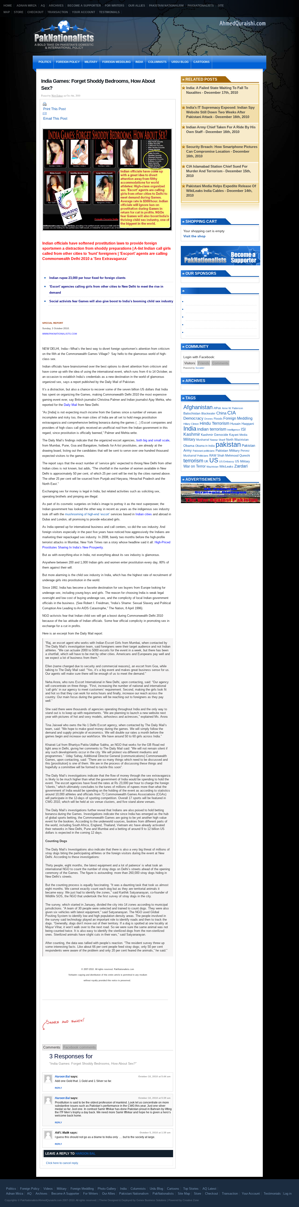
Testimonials (109, 12)
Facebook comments (79, 1047)
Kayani (233, 434)
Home (8, 5)
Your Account (83, 12)
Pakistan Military (228, 450)
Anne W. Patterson (232, 408)
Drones (208, 418)
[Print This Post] (107, 104)
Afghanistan (198, 407)
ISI (243, 429)
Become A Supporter (84, 5)
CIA (231, 413)
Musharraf (202, 439)
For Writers (114, 5)
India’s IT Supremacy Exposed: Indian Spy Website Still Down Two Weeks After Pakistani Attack (220, 112)
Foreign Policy (68, 62)
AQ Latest (209, 1188)
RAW (212, 455)
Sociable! (200, 368)
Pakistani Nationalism (166, 5)
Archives (56, 5)
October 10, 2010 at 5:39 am (154, 1098)
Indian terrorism (211, 429)
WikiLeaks (226, 466)
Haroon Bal (62, 1076)
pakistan (228, 444)
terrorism (193, 461)
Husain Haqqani (242, 423)
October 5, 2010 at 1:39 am (155, 1132)
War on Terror (194, 466)
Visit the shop (194, 236)
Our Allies (136, 5)
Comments (51, 1047)
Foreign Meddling (116, 62)
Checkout (35, 12)
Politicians (202, 455)
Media (243, 434)
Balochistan (191, 413)
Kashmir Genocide (214, 434)
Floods (218, 418)
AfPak (217, 408)
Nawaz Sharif (217, 439)
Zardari (241, 466)
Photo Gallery (107, 1188)
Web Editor (57, 95)
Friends (203, 363)
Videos (48, 1188)
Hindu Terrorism (214, 423)
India (139, 62)
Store (18, 12)
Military (91, 62)
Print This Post (54, 109)
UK (206, 461)
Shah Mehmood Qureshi (233, 455)
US (213, 460)
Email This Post (55, 118)
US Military (242, 461)
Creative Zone (191, 1200)
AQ (43, 5)
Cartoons (201, 62)
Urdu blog (180, 62)
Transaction (57, 12)
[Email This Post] (107, 113)
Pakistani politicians (204, 450)
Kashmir (191, 434)
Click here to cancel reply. (62, 1163)
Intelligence (233, 429)
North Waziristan (237, 439)
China (221, 413)
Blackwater (208, 413)
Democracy (193, 418)
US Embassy (226, 461)
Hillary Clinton (191, 423)
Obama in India (205, 445)
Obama (188, 445)
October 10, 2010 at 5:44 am (154, 1076)
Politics (45, 62)
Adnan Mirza (27, 5)
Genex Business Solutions (151, 1200)
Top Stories (191, 1188)
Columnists (157, 62)
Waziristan (212, 466)
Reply (58, 1088)
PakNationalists (201, 5)
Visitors (189, 363)
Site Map (184, 1193)
